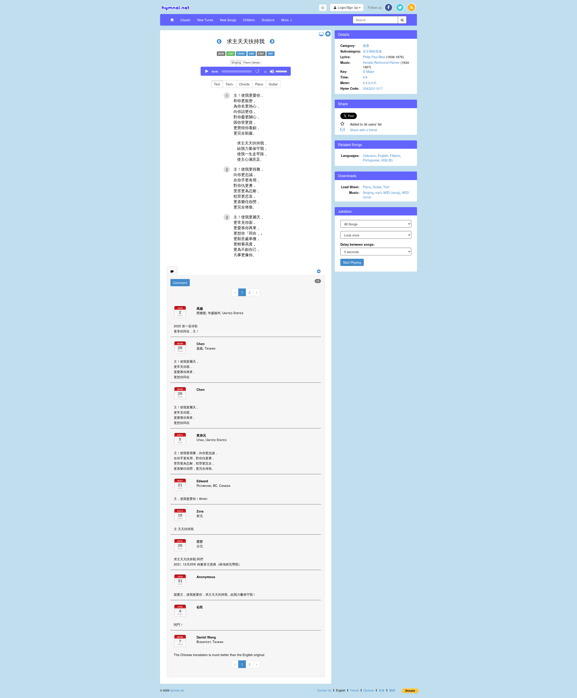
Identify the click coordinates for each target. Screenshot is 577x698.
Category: (347, 45)
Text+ (230, 84)
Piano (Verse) (251, 62)
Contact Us (324, 690)
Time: (344, 77)
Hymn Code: (349, 88)
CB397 (241, 53)
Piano (259, 84)
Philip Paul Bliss (374, 57)
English (383, 155)
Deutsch (369, 690)
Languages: (350, 155)
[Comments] (172, 271)
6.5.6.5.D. (370, 82)
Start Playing (352, 262)
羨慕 (366, 45)
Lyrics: (345, 57)
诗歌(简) (387, 160)
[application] (246, 71)
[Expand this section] (328, 34)
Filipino (395, 155)
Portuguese (371, 160)
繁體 (392, 690)
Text (217, 84)
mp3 (378, 192)
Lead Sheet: (350, 187)
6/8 (365, 77)
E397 (251, 53)
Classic (185, 20)
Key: (343, 71)
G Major (368, 71)
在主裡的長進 (372, 51)
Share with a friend (363, 130)
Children (249, 20)
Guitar (273, 84)
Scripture (268, 20)
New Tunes (205, 20)
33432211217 (373, 88)
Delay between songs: (357, 244)
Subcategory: (350, 51)
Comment (180, 282)
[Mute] (272, 71)
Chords (244, 84)
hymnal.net (177, 690)
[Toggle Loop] (257, 71)
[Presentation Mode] (321, 34)
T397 (270, 53)
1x (265, 71)
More (285, 20)
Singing (236, 62)
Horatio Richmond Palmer (381, 62)
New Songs (228, 20)
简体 (382, 690)
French (354, 690)
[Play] (206, 71)
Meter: (345, 82)
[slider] (282, 71)
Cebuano (369, 155)
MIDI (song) (391, 192)
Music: (345, 62)
